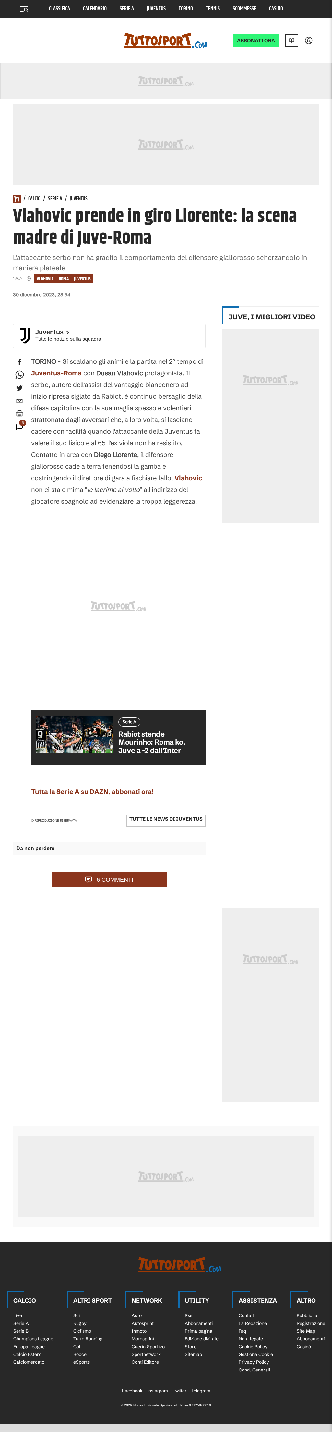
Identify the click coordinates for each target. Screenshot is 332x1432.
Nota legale (251, 1339)
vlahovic (45, 279)
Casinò (276, 9)
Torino (186, 9)
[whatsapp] (19, 375)
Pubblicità (307, 1315)
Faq (242, 1331)
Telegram (200, 1390)
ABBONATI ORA (256, 40)
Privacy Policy (254, 1362)
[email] (19, 400)
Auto (137, 1315)
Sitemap (193, 1354)
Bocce (80, 1354)
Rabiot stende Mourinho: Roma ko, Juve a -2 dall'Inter (151, 742)
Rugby (80, 1323)
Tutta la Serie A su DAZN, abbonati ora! (92, 791)
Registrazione (311, 1323)
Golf (77, 1346)
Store (190, 1346)
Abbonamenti (199, 1323)
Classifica (59, 9)
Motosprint (143, 1339)
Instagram (157, 1390)
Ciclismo (82, 1331)
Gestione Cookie (256, 1354)
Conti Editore (145, 1362)
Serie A (127, 9)
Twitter (179, 1390)
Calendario (95, 9)
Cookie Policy (253, 1346)
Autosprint (143, 1323)
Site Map (306, 1331)
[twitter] (19, 388)
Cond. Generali (254, 1370)
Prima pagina (198, 1331)
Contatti (247, 1315)
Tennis (213, 9)
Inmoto (139, 1331)
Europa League (29, 1346)
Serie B (21, 1331)
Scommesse (244, 9)
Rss (188, 1315)
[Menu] (24, 9)
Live (17, 1315)
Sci (76, 1315)
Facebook (132, 1390)
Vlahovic (188, 478)
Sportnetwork (146, 1354)
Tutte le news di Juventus (166, 819)
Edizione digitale (202, 1339)
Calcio (34, 199)
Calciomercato (28, 1362)
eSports (81, 1362)
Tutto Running (87, 1339)
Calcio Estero (27, 1354)
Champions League (33, 1339)
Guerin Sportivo (148, 1346)
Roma (64, 279)
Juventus (156, 9)
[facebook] (19, 362)
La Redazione (253, 1323)
